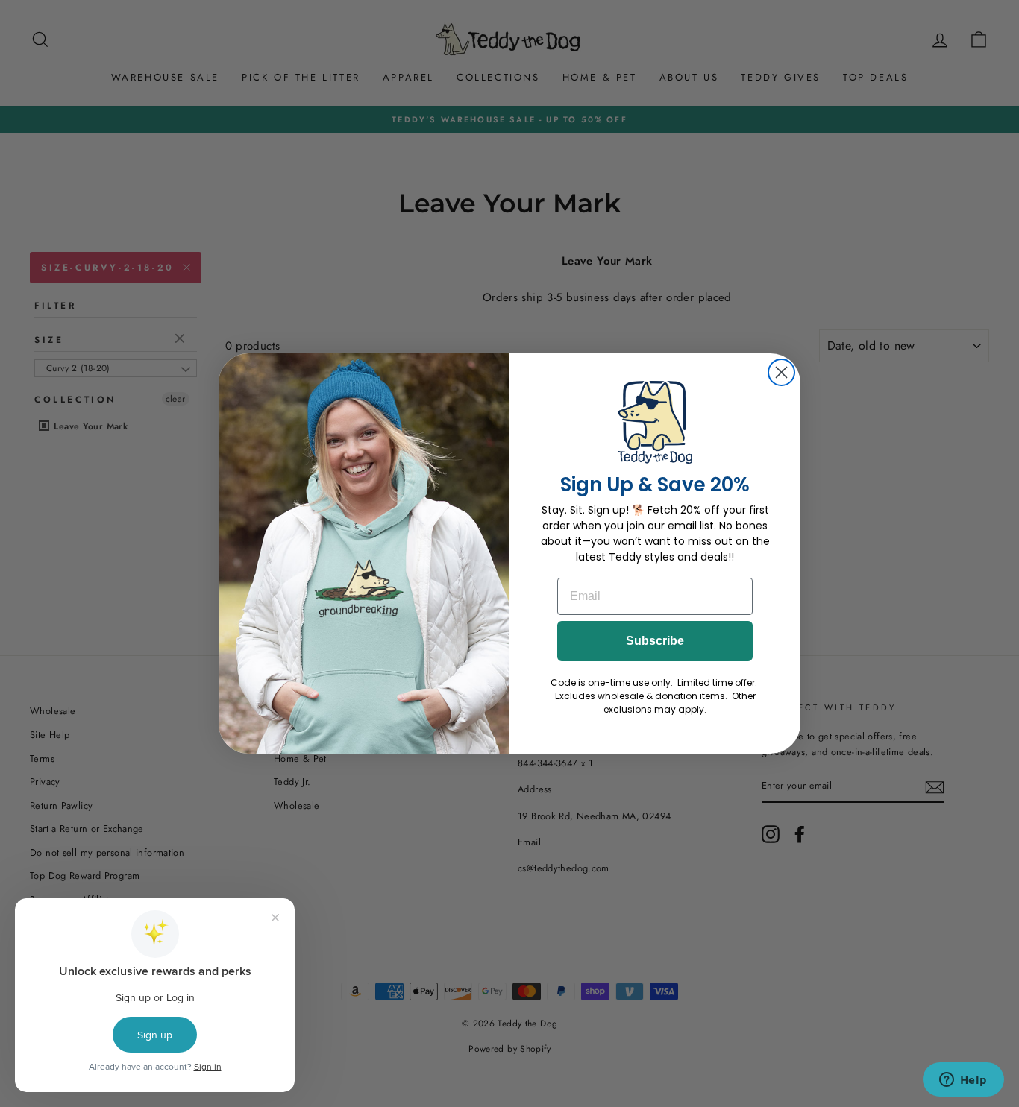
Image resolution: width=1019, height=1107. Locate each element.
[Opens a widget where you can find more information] (963, 1081)
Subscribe (655, 640)
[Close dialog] (781, 372)
